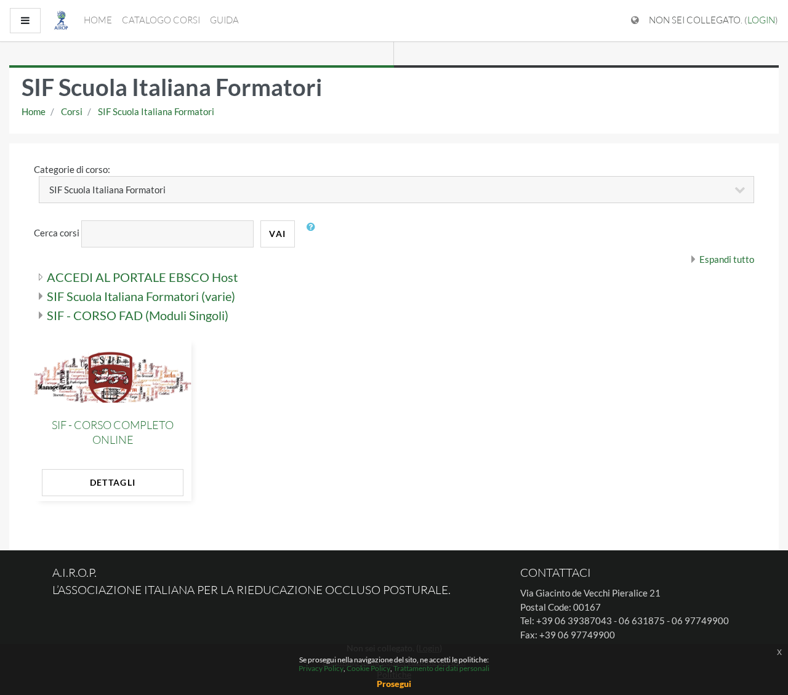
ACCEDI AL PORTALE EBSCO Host (142, 277)
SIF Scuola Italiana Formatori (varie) (141, 296)
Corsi (71, 111)
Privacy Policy (321, 668)
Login (761, 20)
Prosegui (394, 683)
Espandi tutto (726, 259)
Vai (277, 233)
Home (98, 20)
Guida (224, 20)
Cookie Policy (368, 668)
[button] (314, 233)
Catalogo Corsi (161, 20)
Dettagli (112, 482)
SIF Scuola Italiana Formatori (156, 111)
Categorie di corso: (72, 169)
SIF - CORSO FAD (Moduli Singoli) (137, 315)
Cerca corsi (56, 232)
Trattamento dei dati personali (441, 668)
